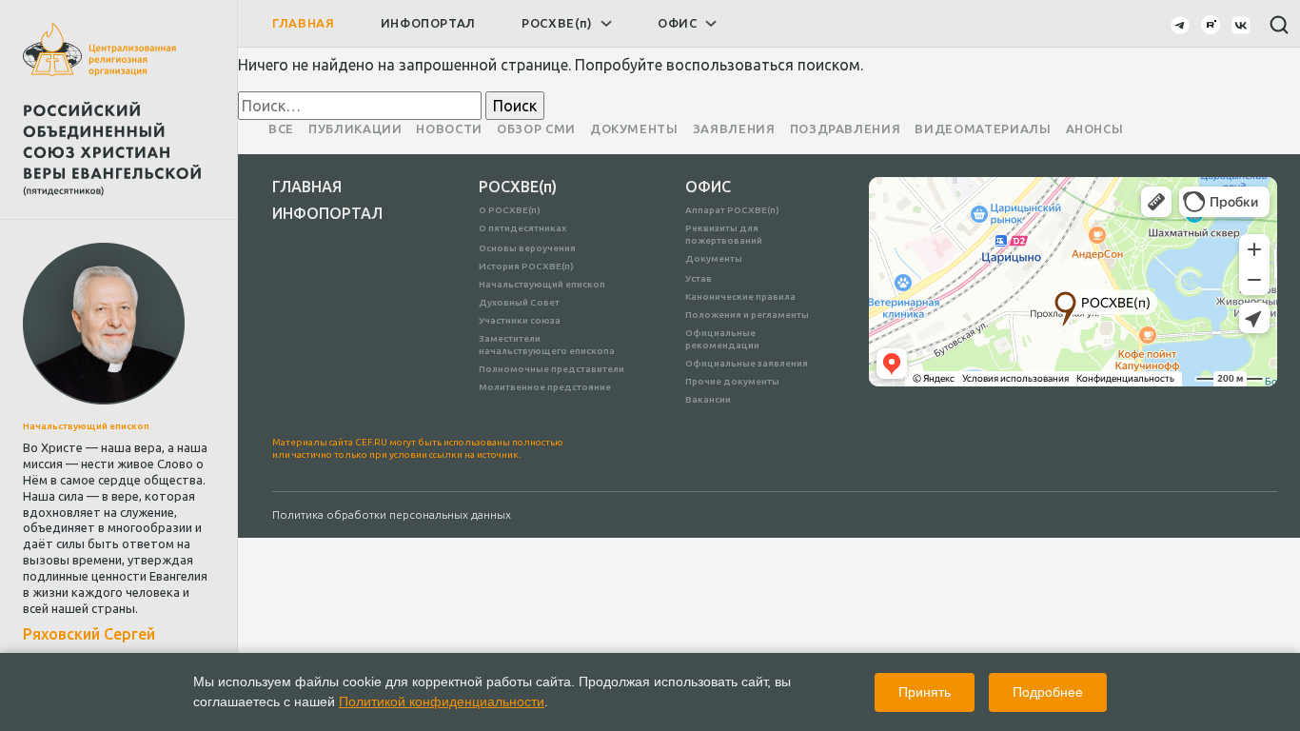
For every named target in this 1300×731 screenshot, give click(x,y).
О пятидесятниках (522, 228)
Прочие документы (732, 381)
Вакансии (708, 399)
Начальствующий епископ (542, 284)
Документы (634, 128)
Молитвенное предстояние (545, 387)
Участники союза (520, 320)
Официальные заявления (746, 363)
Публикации (355, 128)
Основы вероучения (527, 248)
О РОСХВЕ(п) (510, 210)
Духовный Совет (519, 302)
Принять (924, 692)
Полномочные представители (551, 369)
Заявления (734, 128)
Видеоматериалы (983, 128)
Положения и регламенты (747, 314)
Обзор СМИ (536, 128)
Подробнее (1048, 692)
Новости (449, 128)
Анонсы (1095, 128)
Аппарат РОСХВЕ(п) (732, 210)
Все (281, 128)
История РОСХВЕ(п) (526, 266)
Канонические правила (740, 296)
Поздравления (845, 128)
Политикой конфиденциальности (441, 701)
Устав (698, 278)
